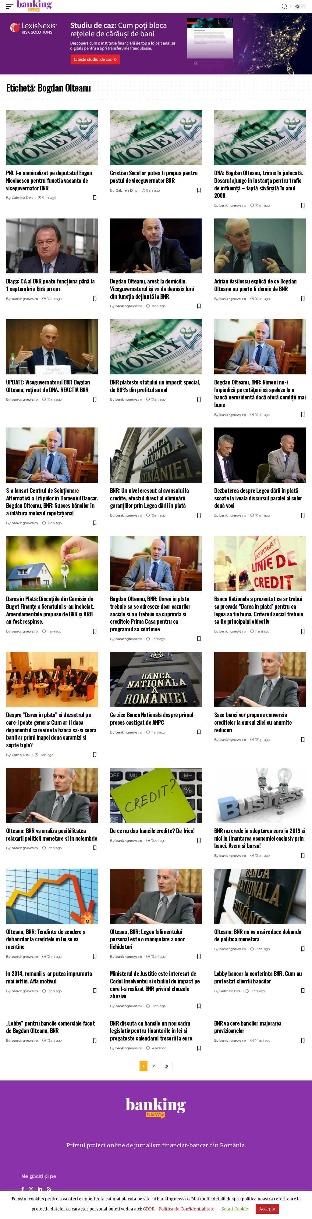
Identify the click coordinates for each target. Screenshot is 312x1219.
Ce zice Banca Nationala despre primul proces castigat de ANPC (151, 718)
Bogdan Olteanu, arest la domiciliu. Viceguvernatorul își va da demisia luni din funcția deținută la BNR (152, 288)
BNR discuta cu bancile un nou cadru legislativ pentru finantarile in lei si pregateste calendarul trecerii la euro (151, 1030)
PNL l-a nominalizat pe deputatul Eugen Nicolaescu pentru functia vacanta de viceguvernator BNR (49, 180)
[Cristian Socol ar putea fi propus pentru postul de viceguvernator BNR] (156, 137)
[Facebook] (22, 1189)
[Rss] (49, 1189)
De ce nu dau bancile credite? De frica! (152, 830)
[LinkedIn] (40, 1189)
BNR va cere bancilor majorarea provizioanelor (248, 1027)
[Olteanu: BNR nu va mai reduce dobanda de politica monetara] (260, 896)
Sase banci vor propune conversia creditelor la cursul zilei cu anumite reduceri (253, 722)
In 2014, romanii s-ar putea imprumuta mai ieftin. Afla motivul (49, 977)
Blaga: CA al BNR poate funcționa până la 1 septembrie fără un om (50, 284)
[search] (284, 6)
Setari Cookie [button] (235, 1209)
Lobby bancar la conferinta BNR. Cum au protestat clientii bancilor (258, 977)
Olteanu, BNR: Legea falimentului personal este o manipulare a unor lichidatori (147, 938)
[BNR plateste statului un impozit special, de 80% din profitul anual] (156, 346)
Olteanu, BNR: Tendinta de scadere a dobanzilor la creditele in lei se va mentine (45, 938)
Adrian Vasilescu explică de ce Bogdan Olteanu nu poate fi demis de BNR (255, 284)
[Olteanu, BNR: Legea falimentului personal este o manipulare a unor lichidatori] (156, 896)
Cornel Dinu (21, 755)
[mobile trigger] (11, 6)
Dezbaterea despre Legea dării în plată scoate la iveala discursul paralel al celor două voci (258, 497)
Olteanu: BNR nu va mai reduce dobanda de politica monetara (257, 935)
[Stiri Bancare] (34, 6)
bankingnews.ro (232, 205)
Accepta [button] (267, 1209)
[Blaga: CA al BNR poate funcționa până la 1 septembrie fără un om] (52, 246)
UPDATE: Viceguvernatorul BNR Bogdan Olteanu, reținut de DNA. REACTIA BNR (48, 385)
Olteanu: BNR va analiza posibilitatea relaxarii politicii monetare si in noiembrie (51, 834)
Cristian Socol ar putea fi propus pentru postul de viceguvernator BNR (153, 176)
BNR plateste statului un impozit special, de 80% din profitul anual (155, 385)
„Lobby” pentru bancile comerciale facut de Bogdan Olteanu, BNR (50, 1027)
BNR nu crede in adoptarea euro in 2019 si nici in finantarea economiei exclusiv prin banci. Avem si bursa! (259, 837)
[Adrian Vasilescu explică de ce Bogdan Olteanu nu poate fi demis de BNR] (260, 246)
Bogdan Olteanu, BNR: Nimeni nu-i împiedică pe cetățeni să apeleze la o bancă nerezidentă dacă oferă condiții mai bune (260, 393)
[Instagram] (31, 1189)
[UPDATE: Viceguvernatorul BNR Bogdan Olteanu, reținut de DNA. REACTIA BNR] (52, 346)
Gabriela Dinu (23, 198)
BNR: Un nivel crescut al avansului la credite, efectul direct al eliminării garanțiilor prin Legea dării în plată (149, 497)
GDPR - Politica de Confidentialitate (178, 1209)
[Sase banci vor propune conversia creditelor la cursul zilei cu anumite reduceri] (260, 679)
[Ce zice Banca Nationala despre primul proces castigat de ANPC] (156, 679)
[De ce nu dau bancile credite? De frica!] (156, 795)
